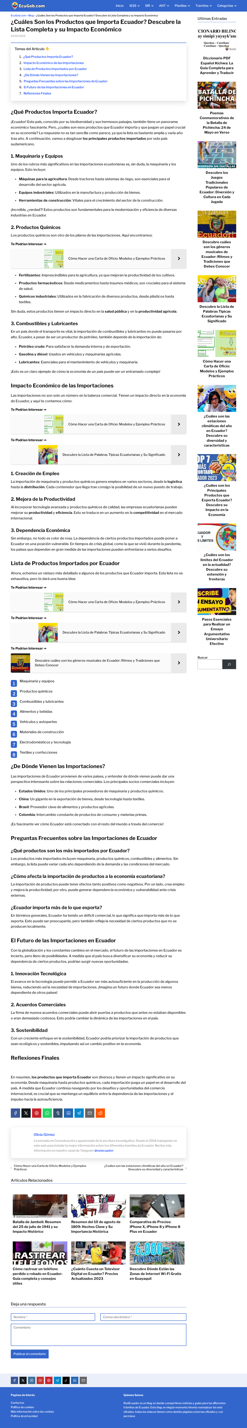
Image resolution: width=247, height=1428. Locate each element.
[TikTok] (66, 1380)
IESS (132, 6)
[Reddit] (100, 1113)
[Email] (89, 1113)
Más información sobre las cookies (32, 1411)
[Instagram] (31, 1380)
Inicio (120, 6)
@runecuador (103, 1150)
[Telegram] (79, 1113)
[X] (26, 1113)
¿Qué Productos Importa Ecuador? (48, 57)
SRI (147, 6)
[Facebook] (15, 1113)
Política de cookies (22, 1407)
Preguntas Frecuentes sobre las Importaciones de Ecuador (65, 81)
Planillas (181, 6)
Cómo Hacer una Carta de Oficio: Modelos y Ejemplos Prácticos (50, 1167)
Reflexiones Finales (37, 93)
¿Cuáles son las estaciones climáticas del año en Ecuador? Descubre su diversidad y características (143, 1167)
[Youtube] (40, 1380)
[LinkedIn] (68, 1113)
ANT (162, 6)
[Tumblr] (58, 1113)
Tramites (201, 6)
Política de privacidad (24, 1416)
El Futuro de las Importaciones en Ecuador (54, 87)
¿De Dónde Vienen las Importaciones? (51, 75)
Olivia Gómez (44, 1135)
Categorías (225, 6)
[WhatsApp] (47, 1113)
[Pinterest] (36, 1113)
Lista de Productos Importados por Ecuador (55, 69)
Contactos (17, 1402)
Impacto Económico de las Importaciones (54, 63)
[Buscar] (229, 664)
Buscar (203, 657)
